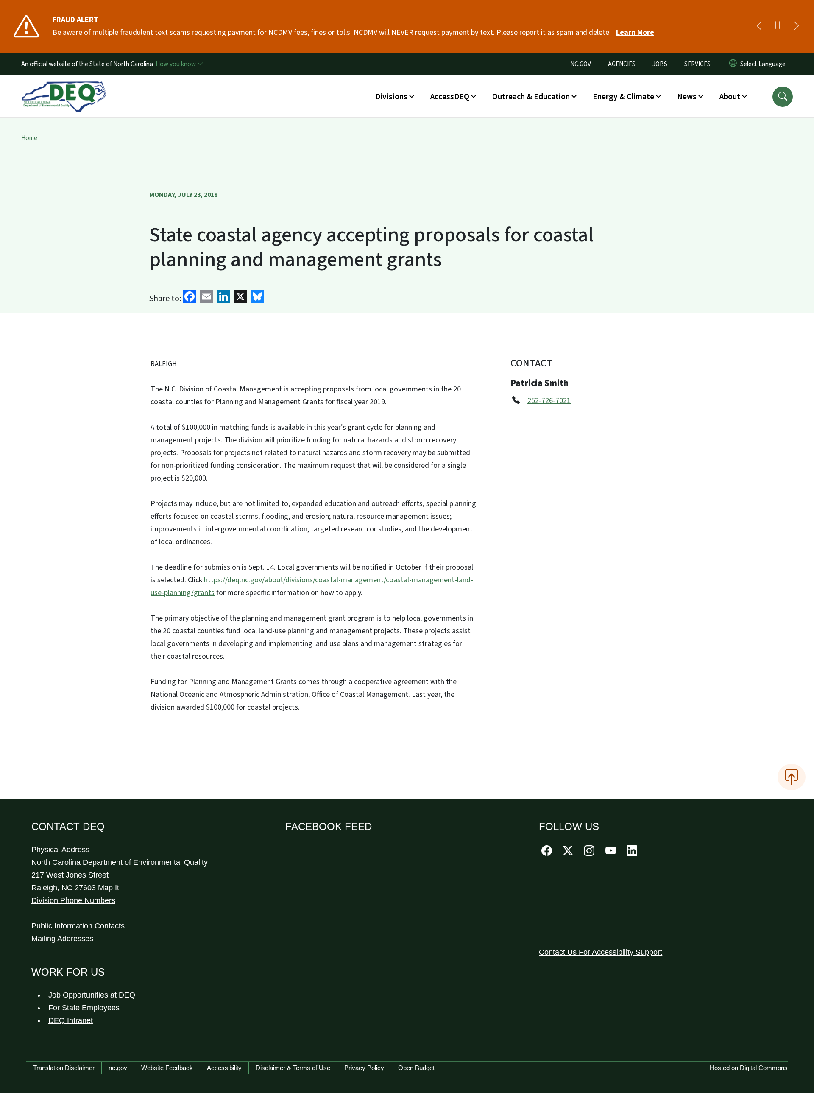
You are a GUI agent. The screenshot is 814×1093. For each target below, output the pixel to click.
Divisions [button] (391, 97)
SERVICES (697, 64)
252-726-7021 (549, 400)
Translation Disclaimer (64, 1067)
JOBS (659, 64)
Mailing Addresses (62, 938)
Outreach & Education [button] (531, 97)
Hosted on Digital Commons (749, 1067)
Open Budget (416, 1067)
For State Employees (84, 1008)
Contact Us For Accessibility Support (600, 952)
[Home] (64, 87)
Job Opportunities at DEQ (91, 995)
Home (29, 138)
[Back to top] (792, 777)
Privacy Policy (364, 1067)
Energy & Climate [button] (623, 97)
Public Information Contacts (78, 926)
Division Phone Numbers (73, 900)
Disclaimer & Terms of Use (293, 1067)
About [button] (729, 97)
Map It (108, 887)
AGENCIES (622, 64)
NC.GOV (580, 64)
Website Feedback (167, 1067)
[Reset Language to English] (733, 64)
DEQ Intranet (70, 1020)
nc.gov (118, 1067)
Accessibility (224, 1067)
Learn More (635, 32)
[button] (782, 97)
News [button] (687, 97)
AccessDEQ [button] (449, 97)
